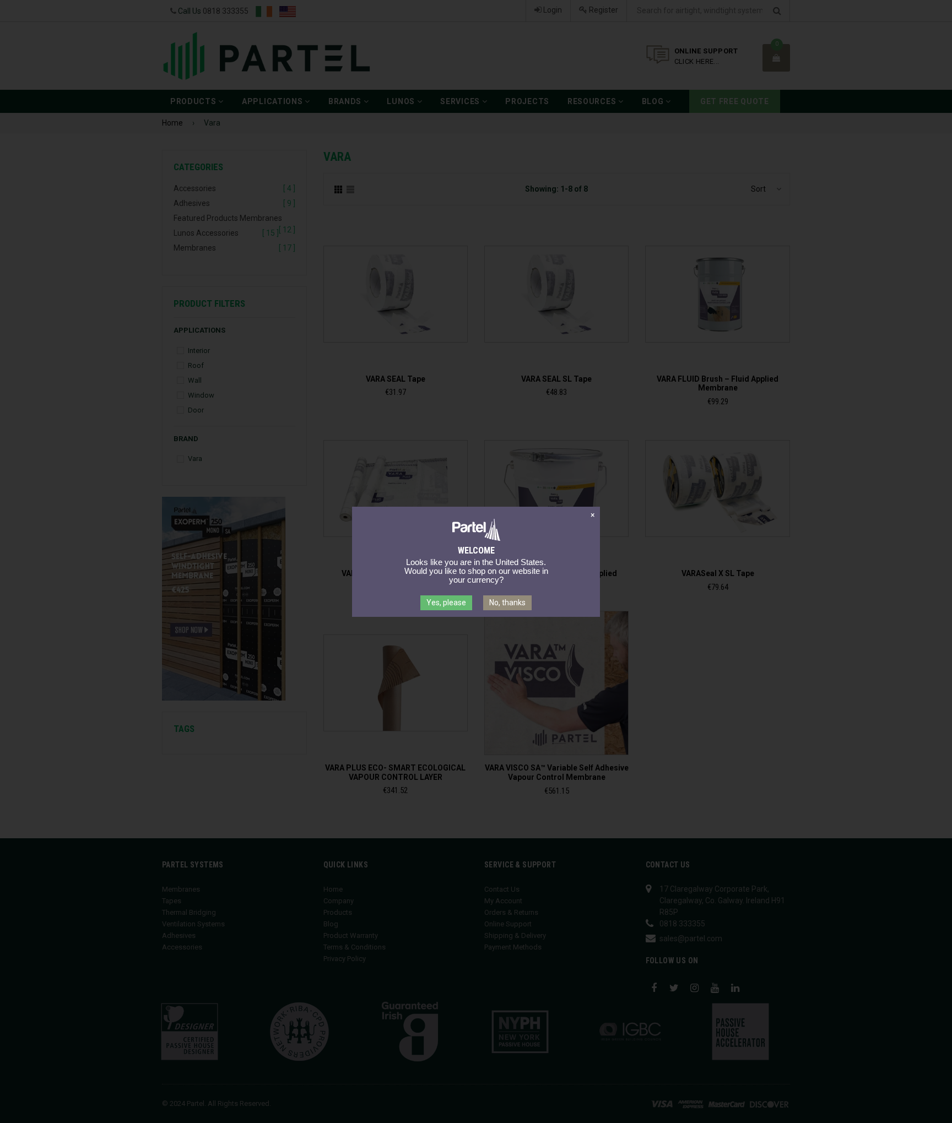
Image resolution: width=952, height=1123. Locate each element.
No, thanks (507, 602)
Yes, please (446, 602)
